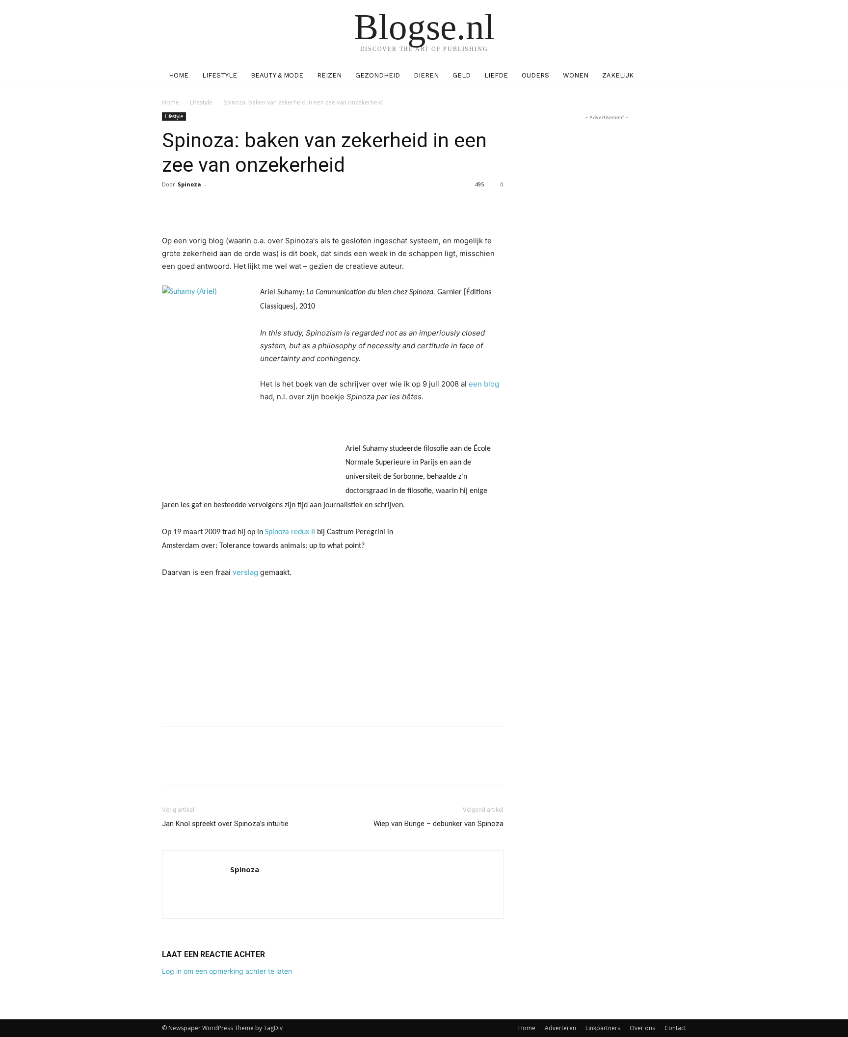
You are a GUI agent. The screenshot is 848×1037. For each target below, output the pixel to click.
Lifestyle (219, 75)
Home (178, 75)
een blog (484, 384)
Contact (675, 1028)
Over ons (642, 1028)
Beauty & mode (277, 75)
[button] (674, 76)
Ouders (535, 75)
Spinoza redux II (290, 532)
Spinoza (189, 184)
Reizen (329, 75)
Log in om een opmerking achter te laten (227, 971)
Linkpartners (602, 1028)
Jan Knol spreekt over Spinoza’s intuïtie (225, 823)
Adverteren (560, 1028)
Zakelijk (618, 75)
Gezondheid (377, 75)
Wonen (575, 75)
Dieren (426, 75)
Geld (461, 75)
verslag (246, 572)
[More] (417, 206)
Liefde (496, 75)
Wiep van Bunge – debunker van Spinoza (438, 823)
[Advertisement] (333, 693)
